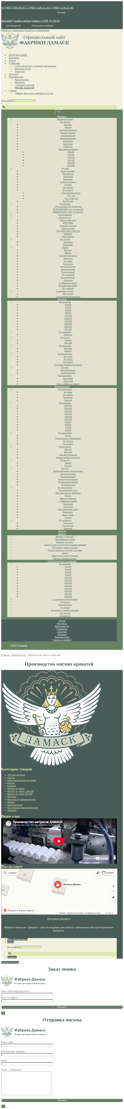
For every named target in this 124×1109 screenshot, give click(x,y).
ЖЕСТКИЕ (68, 223)
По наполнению (65, 487)
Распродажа (68, 201)
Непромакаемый (68, 477)
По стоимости (65, 332)
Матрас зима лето (68, 220)
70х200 (68, 307)
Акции (12, 60)
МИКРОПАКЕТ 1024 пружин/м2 (68, 212)
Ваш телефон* (9, 997)
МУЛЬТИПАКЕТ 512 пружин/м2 (68, 209)
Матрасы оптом (23, 68)
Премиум (68, 335)
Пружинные (67, 174)
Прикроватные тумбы (65, 539)
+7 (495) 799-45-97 (13, 7)
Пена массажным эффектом (68, 493)
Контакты (14, 58)
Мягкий (68, 351)
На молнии (68, 441)
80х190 (71, 152)
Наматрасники (62, 386)
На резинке (68, 444)
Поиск (10, 942)
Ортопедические (67, 133)
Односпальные (68, 272)
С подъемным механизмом (68, 297)
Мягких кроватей (24, 88)
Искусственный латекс (68, 509)
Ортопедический (68, 474)
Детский (68, 400)
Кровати (11, 786)
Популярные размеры (68, 149)
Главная (5, 655)
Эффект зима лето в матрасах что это (34, 93)
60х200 (68, 305)
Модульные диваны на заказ (65, 547)
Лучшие (68, 185)
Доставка (13, 74)
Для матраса (64, 613)
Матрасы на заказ (65, 119)
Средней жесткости (68, 130)
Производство (16, 77)
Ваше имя (7, 1042)
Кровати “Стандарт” (65, 537)
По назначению (65, 354)
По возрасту (67, 190)
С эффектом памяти (68, 283)
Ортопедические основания (62, 561)
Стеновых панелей (24, 85)
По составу (65, 239)
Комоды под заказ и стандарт (65, 556)
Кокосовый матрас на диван (21, 780)
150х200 (68, 321)
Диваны (62, 531)
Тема (4, 1060)
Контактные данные (13, 1051)
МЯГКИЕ (68, 234)
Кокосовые (68, 144)
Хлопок (68, 517)
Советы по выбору (62, 640)
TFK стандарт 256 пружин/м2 (68, 206)
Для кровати (65, 616)
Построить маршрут (59, 918)
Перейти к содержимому (37, 30)
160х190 (68, 588)
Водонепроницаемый (68, 482)
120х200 (68, 316)
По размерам (68, 288)
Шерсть (68, 496)
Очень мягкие (68, 236)
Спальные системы (64, 291)
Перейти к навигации (12, 30)
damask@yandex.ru (13, 20)
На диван (68, 261)
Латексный (68, 381)
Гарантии (20, 71)
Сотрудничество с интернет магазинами (35, 66)
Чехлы (68, 436)
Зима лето (68, 258)
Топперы (62, 299)
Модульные (68, 294)
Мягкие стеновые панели (65, 558)
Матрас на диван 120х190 (20, 791)
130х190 (71, 157)
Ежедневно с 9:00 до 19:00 (42, 20)
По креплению (65, 433)
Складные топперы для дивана (68, 365)
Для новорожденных (71, 193)
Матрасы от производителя (21, 799)
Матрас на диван (16, 788)
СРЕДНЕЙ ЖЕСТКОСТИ (68, 231)
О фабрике (14, 63)
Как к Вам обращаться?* (15, 991)
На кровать (68, 264)
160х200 (71, 163)
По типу (65, 367)
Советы (13, 90)
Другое (11, 777)
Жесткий (68, 348)
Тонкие (65, 247)
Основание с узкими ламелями (65, 610)
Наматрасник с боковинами (68, 438)
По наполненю (65, 376)
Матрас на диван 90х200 (20, 794)
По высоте (65, 337)
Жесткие (68, 125)
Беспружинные (68, 171)
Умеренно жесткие (68, 226)
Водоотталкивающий (68, 479)
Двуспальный (68, 275)
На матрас (68, 359)
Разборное (65, 602)
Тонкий (68, 340)
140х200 (71, 160)
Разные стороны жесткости (68, 457)
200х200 (71, 166)
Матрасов (20, 82)
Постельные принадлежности (22, 807)
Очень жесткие (68, 228)
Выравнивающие (68, 138)
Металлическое (65, 605)
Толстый (68, 343)
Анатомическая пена (68, 490)
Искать (4, 101)
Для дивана (65, 122)
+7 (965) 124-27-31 (37, 7)
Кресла (65, 553)
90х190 (68, 572)
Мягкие (68, 127)
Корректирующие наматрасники (68, 471)
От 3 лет (71, 196)
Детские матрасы (16, 775)
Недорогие (68, 141)
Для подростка (71, 198)
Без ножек (65, 607)
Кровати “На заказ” (65, 542)
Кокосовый (68, 378)
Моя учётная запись (17, 939)
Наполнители (22, 79)
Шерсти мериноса (68, 498)
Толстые (68, 466)
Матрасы (62, 116)
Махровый (68, 504)
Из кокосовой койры (68, 286)
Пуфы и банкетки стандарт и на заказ (65, 550)
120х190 (68, 577)
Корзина (12, 957)
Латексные (68, 146)
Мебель (62, 534)
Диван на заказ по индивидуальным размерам (65, 545)
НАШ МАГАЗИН (18, 55)
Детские (65, 168)
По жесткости (65, 217)
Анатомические (68, 136)
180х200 (68, 327)
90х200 (68, 310)
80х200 (71, 155)
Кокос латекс (68, 515)
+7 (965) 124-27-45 (61, 7)
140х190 (68, 583)
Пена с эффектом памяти (68, 384)
